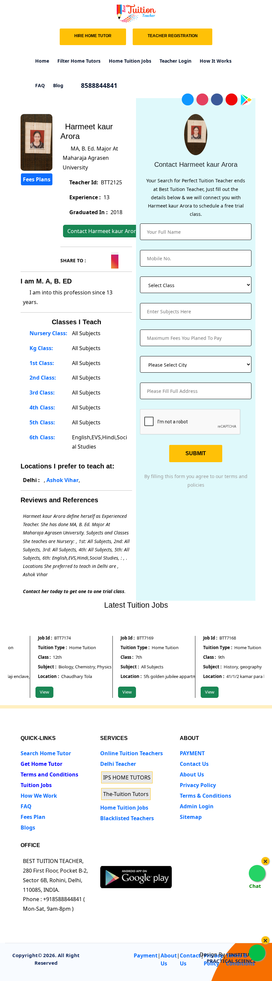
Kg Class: (40, 348)
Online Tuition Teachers (131, 753)
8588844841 (98, 85)
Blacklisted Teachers (127, 818)
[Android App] (136, 876)
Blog (58, 85)
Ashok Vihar (62, 480)
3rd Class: (41, 392)
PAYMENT (192, 753)
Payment (146, 955)
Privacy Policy (198, 785)
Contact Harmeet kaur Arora (103, 231)
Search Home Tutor (46, 753)
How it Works (216, 61)
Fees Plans (36, 179)
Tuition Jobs (36, 785)
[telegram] (104, 859)
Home (42, 61)
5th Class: (41, 422)
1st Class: (41, 363)
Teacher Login (175, 61)
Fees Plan (33, 817)
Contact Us (194, 763)
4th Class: (41, 407)
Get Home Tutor (41, 763)
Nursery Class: (47, 333)
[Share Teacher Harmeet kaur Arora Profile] (91, 259)
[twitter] (116, 859)
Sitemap (191, 817)
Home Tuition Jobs (130, 61)
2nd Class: (42, 377)
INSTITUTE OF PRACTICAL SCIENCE (235, 957)
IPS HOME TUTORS (127, 777)
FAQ (40, 85)
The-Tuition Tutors (126, 794)
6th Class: (41, 437)
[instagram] (141, 859)
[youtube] (153, 859)
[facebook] (129, 859)
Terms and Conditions (49, 774)
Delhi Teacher (118, 763)
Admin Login (197, 806)
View (38, 692)
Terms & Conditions (205, 795)
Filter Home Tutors (79, 61)
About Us (192, 774)
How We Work (39, 795)
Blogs (28, 827)
